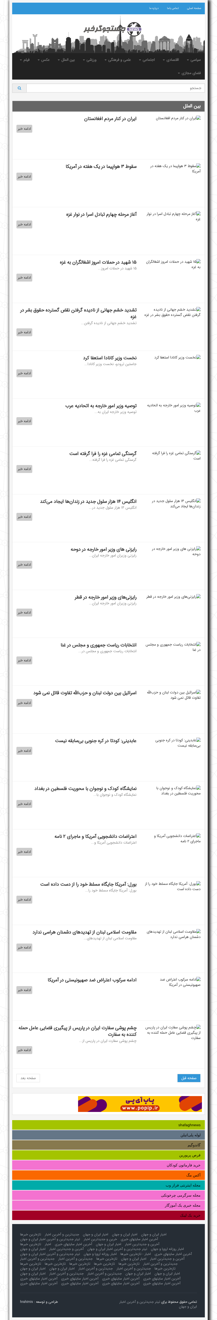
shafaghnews (189, 1125)
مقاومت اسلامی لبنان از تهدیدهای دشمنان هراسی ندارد (85, 932)
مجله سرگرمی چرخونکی (181, 1195)
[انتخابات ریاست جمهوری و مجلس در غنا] (172, 647)
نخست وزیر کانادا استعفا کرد (110, 358)
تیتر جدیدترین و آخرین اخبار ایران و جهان (50, 1239)
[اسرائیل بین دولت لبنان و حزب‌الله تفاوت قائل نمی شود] (172, 695)
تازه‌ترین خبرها (30, 1234)
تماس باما (173, 8)
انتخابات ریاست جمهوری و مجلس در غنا (99, 645)
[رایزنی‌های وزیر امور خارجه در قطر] (172, 596)
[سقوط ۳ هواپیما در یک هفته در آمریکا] (172, 168)
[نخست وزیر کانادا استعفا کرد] (172, 357)
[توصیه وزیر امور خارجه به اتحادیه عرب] (172, 408)
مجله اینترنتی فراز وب (183, 1185)
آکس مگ (193, 1175)
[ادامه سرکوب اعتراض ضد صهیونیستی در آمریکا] (172, 982)
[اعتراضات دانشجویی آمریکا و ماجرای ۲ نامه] (172, 838)
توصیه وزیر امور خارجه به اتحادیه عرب (101, 406)
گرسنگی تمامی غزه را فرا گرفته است (103, 453)
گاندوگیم (194, 1145)
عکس (45, 60)
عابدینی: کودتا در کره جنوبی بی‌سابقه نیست (96, 740)
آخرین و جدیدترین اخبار (142, 1244)
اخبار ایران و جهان (153, 1234)
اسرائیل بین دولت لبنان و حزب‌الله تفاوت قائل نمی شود (85, 693)
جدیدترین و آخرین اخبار (62, 1234)
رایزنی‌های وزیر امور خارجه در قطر (105, 597)
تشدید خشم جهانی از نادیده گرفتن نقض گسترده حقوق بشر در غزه (78, 313)
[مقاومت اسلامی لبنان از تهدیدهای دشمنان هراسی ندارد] (172, 934)
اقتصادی (172, 60)
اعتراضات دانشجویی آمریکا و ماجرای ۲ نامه (96, 836)
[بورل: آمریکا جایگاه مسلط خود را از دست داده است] (172, 886)
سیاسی (195, 60)
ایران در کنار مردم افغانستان (110, 118)
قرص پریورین (190, 1155)
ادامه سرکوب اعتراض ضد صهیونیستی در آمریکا (92, 980)
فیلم (26, 60)
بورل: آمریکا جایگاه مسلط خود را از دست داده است (88, 884)
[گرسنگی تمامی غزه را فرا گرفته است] (172, 455)
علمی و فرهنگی (119, 60)
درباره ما (154, 8)
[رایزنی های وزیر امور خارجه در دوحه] (172, 551)
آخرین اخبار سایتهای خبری (139, 1239)
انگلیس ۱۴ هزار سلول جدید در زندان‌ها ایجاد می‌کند (88, 501)
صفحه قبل (189, 1078)
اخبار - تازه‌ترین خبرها (135, 1254)
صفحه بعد (28, 1078)
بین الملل (67, 60)
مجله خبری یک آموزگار (183, 1205)
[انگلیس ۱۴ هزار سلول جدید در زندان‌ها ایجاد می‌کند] (172, 503)
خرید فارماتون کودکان (184, 1165)
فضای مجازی (190, 73)
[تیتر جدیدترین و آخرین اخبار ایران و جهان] (108, 29)
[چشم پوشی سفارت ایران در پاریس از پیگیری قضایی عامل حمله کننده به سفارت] (172, 1033)
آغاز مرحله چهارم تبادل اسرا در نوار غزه (101, 214)
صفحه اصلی (194, 8)
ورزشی (91, 60)
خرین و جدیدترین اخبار (100, 1239)
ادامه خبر (24, 129)
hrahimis (26, 1302)
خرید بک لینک (190, 1215)
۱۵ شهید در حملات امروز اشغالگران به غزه (98, 262)
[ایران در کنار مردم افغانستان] (172, 118)
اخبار (48, 1244)
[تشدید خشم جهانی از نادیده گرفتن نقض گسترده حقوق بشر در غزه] (172, 312)
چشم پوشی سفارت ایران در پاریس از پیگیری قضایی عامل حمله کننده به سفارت (78, 1031)
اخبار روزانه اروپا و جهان (167, 1249)
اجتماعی (148, 60)
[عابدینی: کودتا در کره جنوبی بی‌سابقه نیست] (172, 743)
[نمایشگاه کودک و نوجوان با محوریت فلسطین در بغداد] (172, 790)
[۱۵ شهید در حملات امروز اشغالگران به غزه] (172, 264)
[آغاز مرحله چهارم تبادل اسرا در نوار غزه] (172, 216)
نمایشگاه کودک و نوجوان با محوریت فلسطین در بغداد (85, 788)
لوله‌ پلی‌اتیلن (190, 1135)
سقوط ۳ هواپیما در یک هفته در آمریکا (101, 166)
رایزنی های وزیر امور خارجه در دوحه (104, 549)
